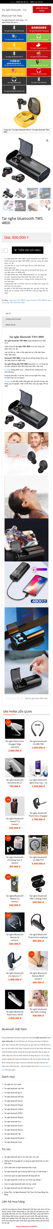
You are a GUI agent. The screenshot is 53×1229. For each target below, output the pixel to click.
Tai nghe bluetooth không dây (14, 31)
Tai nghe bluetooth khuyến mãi (14, 91)
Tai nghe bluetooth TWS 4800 (34, 300)
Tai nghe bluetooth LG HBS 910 (38, 858)
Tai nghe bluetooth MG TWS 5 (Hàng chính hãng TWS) (38, 1012)
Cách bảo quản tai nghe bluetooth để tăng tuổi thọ (22, 1176)
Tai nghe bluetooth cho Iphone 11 (15, 974)
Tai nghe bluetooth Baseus (13, 1130)
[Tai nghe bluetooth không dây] (14, 27)
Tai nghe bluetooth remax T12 (15, 820)
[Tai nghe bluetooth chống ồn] (14, 36)
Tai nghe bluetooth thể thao (14, 74)
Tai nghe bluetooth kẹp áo (13, 1101)
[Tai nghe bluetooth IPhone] (39, 53)
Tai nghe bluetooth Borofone (14, 1138)
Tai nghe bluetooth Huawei (13, 1105)
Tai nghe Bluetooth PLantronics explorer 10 (38, 937)
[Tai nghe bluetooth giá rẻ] (39, 44)
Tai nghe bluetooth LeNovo (13, 1109)
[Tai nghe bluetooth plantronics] (14, 61)
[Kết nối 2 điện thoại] (14, 44)
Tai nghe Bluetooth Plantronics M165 (15, 1013)
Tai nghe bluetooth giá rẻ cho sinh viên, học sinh (21, 1157)
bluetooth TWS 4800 (16, 300)
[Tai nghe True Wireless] (39, 79)
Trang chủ (7, 130)
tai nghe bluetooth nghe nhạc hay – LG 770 (38, 783)
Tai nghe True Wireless (39, 82)
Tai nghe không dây (14, 82)
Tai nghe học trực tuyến (39, 74)
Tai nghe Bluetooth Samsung (39, 31)
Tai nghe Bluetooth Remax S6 (15, 936)
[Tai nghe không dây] (14, 79)
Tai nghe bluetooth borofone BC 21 (15, 781)
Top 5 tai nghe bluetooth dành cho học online (20, 1184)
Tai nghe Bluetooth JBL (12, 1134)
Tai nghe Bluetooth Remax (39, 65)
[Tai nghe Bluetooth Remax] (39, 61)
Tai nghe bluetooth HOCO (14, 57)
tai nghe (7, 370)
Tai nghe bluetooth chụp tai (39, 39)
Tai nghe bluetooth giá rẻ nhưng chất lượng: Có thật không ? (26, 1172)
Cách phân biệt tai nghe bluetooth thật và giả (20, 1167)
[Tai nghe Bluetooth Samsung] (39, 27)
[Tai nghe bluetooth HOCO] (14, 53)
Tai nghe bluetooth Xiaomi (13, 1126)
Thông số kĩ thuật (13, 319)
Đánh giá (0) (10, 325)
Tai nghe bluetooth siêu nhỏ (14, 1088)
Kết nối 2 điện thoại (14, 48)
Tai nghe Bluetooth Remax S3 (15, 897)
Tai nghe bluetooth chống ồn (14, 39)
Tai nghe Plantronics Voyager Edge (14, 742)
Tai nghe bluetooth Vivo (12, 1122)
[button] (47, 140)
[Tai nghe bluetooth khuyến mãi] (14, 87)
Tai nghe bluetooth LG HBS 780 (38, 742)
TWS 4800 (21, 302)
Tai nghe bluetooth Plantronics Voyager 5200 (38, 816)
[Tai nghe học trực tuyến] (39, 70)
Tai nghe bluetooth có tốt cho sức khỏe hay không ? (23, 1180)
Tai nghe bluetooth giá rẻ (39, 48)
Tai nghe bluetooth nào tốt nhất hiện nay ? (19, 1188)
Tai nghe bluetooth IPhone (39, 57)
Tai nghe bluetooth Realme (13, 1117)
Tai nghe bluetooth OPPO (13, 1113)
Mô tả (8, 313)
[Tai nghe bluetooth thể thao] (14, 70)
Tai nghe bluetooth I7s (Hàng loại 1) (15, 858)
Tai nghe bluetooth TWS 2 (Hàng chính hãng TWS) (38, 898)
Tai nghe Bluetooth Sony (13, 1142)
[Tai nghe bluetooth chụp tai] (39, 36)
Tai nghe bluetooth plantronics (14, 65)
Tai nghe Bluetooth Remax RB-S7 (38, 974)
